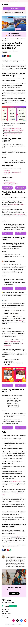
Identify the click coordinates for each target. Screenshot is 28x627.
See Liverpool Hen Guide (7, 427)
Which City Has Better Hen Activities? (14, 130)
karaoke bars (14, 204)
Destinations (5, 611)
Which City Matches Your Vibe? (12, 133)
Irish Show (15, 184)
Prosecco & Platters (9, 182)
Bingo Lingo (7, 170)
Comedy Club (8, 184)
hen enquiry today (15, 537)
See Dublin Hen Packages (7, 385)
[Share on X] (5, 56)
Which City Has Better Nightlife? (12, 128)
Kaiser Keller (7, 172)
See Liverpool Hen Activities (7, 233)
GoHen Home (5, 609)
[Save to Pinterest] (8, 56)
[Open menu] (25, 4)
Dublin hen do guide (16, 481)
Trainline (6, 322)
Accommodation (6, 615)
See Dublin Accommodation (21, 288)
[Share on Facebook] (3, 56)
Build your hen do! (14, 8)
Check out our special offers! (14, 35)
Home (3, 38)
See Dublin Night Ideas (20, 188)
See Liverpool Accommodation (7, 288)
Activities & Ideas (6, 613)
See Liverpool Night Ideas (7, 188)
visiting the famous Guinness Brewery (16, 216)
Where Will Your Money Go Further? (13, 132)
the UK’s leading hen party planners (16, 65)
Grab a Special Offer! (15, 1)
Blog (6, 38)
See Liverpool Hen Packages (21, 385)
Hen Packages (5, 617)
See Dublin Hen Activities (20, 233)
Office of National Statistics (12, 341)
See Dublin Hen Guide (20, 427)
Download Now (14, 593)
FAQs (5, 135)
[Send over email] (10, 56)
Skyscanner (21, 320)
